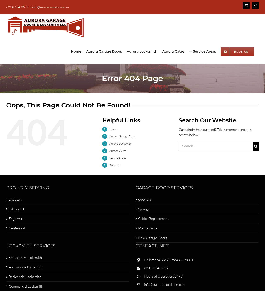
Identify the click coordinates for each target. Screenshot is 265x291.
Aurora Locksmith (120, 143)
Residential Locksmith (25, 276)
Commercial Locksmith (26, 286)
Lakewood (16, 209)
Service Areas (117, 158)
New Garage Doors (152, 238)
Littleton (15, 199)
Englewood (17, 218)
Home (113, 129)
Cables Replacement (153, 218)
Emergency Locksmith (25, 257)
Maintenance (148, 228)
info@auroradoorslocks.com (50, 7)
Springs (143, 209)
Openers (144, 199)
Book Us (114, 165)
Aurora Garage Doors (123, 136)
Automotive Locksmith (25, 267)
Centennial (17, 228)
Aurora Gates (117, 151)
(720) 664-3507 (156, 268)
